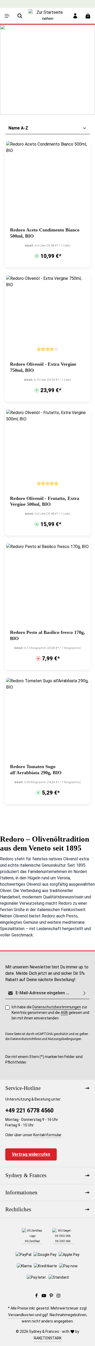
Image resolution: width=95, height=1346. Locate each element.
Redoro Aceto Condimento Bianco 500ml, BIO (44, 233)
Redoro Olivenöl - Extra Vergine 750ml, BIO (43, 367)
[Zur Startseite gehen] (47, 19)
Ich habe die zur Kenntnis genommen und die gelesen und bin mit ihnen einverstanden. (50, 1012)
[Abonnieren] (84, 993)
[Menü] (7, 16)
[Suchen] (20, 16)
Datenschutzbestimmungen (56, 1007)
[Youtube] (44, 1296)
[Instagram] (58, 1296)
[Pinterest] (51, 1296)
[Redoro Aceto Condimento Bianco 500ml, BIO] (47, 182)
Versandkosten (21, 1315)
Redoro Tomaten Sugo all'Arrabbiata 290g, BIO (35, 769)
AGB (64, 1012)
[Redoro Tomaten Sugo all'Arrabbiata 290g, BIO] (47, 719)
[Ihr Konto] (75, 16)
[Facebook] (37, 1296)
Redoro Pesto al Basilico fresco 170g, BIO (47, 635)
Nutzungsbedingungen (64, 1039)
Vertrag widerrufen (31, 1154)
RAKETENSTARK (47, 1338)
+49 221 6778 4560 (29, 1110)
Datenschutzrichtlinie (25, 1039)
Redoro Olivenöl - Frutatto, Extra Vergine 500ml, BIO (44, 501)
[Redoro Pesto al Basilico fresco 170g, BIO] (47, 585)
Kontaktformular (47, 1135)
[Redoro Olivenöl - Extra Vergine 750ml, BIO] (47, 317)
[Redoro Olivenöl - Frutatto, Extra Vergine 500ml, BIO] (47, 451)
